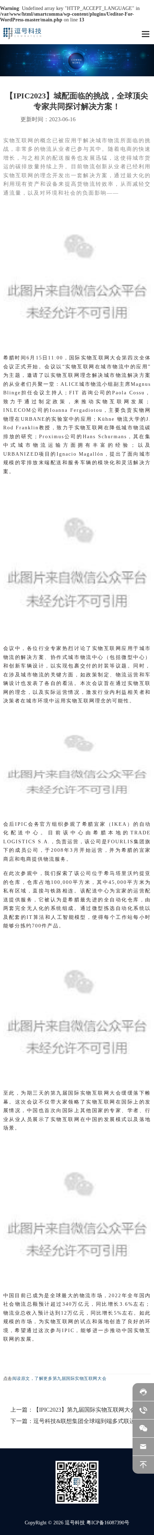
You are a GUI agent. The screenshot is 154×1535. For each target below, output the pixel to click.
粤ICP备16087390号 (107, 1522)
